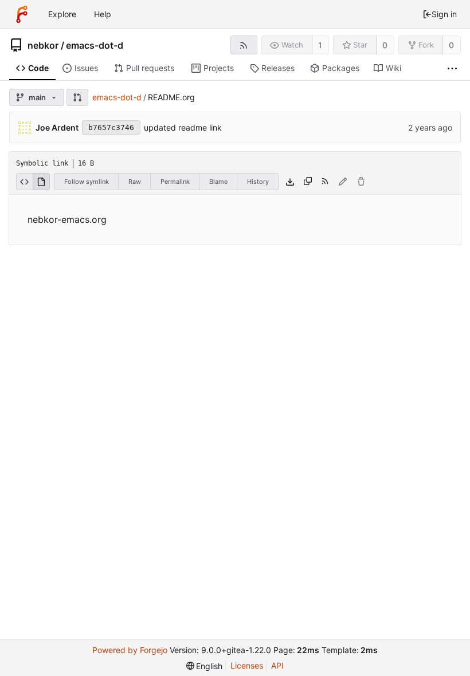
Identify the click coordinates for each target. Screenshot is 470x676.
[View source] (24, 181)
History (258, 182)
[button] (77, 97)
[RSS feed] (243, 45)
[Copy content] (307, 181)
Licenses (246, 665)
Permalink (175, 182)
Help (102, 14)
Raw (134, 182)
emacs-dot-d (94, 45)
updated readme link (183, 127)
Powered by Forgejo (129, 650)
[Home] (22, 14)
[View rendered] (41, 181)
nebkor (43, 45)
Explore (62, 14)
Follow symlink (86, 182)
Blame (218, 182)
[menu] (204, 666)
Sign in (444, 14)
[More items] (452, 68)
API (277, 665)
